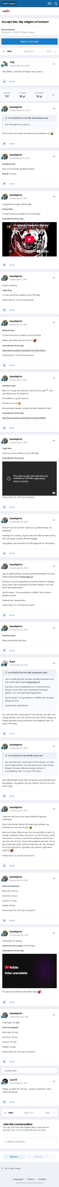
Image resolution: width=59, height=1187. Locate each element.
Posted (20, 66)
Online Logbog (27, 32)
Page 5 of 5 (29, 51)
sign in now (16, 1130)
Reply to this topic (29, 41)
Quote (11, 81)
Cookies (42, 1179)
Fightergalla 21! (26, 577)
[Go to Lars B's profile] (5, 1081)
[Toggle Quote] (6, 118)
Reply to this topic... (16, 1141)
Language (18, 1179)
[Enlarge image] (52, 133)
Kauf (12, 661)
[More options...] (54, 64)
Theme (30, 1179)
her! (35, 538)
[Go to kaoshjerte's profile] (5, 109)
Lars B (13, 1079)
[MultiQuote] (4, 82)
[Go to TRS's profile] (5, 64)
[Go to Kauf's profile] (5, 663)
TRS (12, 62)
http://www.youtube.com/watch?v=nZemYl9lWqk (24, 418)
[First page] (4, 51)
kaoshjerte (10, 29)
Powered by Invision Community (29, 1183)
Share (15, 1157)
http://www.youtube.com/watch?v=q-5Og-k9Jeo (24, 350)
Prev (9, 51)
